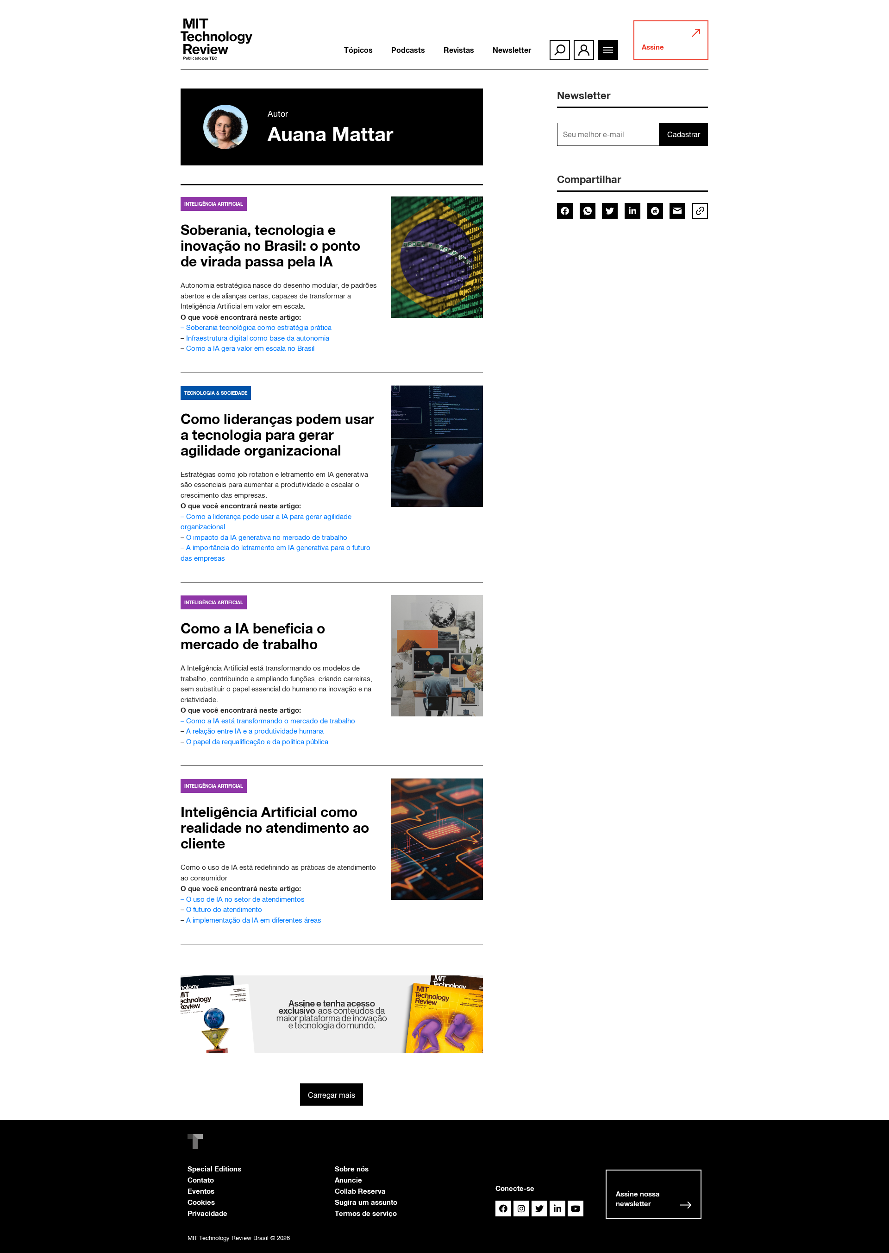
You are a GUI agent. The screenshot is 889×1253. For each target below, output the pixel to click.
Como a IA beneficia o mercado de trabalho (253, 636)
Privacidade (207, 1213)
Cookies (201, 1202)
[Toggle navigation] (608, 50)
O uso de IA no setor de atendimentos (245, 899)
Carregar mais (331, 1095)
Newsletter (512, 49)
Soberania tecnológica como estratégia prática (259, 327)
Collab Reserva (360, 1191)
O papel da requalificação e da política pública (257, 742)
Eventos (201, 1191)
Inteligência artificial (213, 204)
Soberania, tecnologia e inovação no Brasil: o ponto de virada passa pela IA (270, 245)
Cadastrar (683, 134)
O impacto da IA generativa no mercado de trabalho (266, 537)
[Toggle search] (560, 50)
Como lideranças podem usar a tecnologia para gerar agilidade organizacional (277, 435)
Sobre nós (352, 1168)
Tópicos (358, 49)
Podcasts (408, 49)
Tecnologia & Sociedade (215, 393)
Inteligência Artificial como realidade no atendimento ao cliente (275, 828)
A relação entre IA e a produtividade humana (255, 731)
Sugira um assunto (366, 1202)
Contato (201, 1180)
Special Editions (214, 1168)
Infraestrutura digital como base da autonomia (257, 338)
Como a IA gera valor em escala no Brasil (250, 348)
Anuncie (348, 1180)
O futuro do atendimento (224, 909)
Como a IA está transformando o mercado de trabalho (270, 721)
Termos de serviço (366, 1213)
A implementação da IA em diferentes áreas (253, 920)
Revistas (459, 49)
